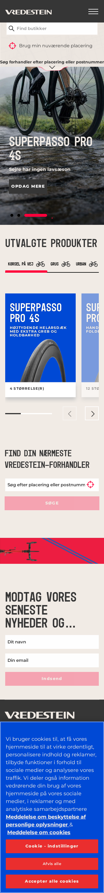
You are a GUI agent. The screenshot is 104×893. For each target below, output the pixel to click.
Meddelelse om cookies (38, 832)
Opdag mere (28, 186)
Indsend (52, 678)
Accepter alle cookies (52, 881)
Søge (52, 503)
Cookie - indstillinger (52, 846)
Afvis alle (52, 863)
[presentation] (70, 413)
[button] (11, 215)
